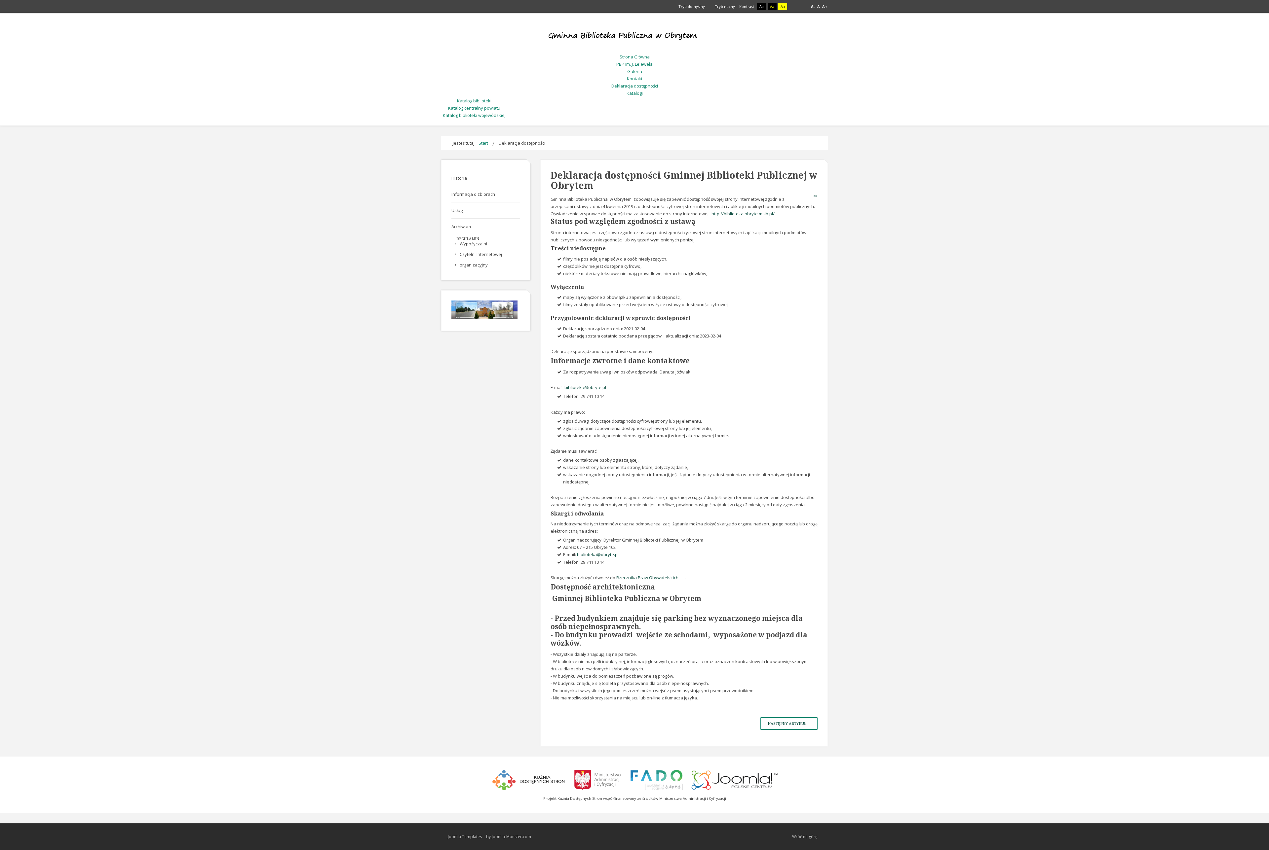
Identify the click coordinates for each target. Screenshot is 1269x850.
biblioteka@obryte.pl (585, 387)
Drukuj (809, 196)
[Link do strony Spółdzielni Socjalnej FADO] (656, 779)
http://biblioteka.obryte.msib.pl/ (743, 214)
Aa (761, 6)
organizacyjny (474, 265)
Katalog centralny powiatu (474, 108)
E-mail (816, 196)
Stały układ (794, 7)
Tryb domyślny (691, 6)
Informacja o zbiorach (473, 194)
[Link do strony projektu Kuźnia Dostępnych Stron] (528, 779)
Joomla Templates (465, 836)
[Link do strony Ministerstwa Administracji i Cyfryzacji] (598, 779)
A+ (824, 6)
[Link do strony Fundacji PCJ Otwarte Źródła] (735, 779)
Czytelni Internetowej (481, 254)
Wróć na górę (805, 836)
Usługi (457, 210)
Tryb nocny (724, 6)
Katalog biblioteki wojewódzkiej (474, 115)
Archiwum (461, 227)
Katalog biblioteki (474, 101)
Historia (459, 178)
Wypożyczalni (473, 244)
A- (813, 6)
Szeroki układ (802, 7)
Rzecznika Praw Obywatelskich (647, 578)
